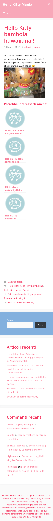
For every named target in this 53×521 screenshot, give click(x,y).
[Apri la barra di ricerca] (49, 4)
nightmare (12, 456)
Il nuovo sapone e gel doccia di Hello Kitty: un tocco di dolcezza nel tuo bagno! (26, 380)
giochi (20, 281)
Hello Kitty (13, 285)
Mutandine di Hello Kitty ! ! (22, 302)
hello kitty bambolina (31, 285)
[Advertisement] (26, 248)
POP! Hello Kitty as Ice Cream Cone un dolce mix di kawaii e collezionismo (25, 369)
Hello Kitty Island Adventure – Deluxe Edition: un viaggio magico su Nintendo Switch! (25, 357)
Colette (10, 434)
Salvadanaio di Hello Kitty (21, 428)
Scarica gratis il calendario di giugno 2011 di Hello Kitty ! (25, 470)
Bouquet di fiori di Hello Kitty (22, 396)
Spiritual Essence (16, 445)
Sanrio (26, 290)
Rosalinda (12, 466)
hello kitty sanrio (13, 290)
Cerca (10, 320)
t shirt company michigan (20, 424)
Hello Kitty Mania (17, 4)
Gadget (12, 281)
